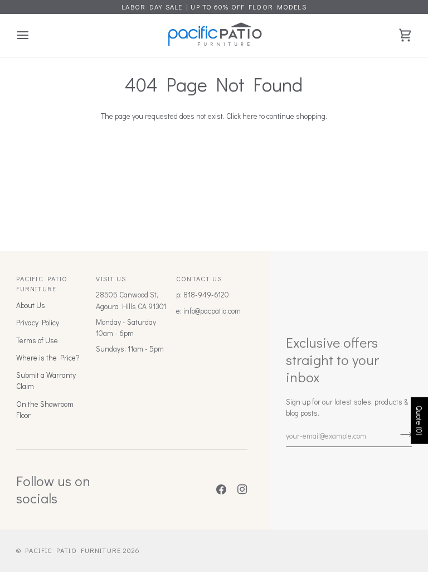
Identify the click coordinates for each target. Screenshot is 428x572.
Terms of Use (37, 340)
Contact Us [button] (199, 278)
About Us (30, 305)
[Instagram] (242, 489)
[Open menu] (33, 35)
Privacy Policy (37, 323)
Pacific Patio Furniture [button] (42, 284)
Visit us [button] (111, 278)
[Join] (402, 435)
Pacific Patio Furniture (73, 550)
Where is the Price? (47, 358)
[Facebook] (221, 489)
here (249, 116)
